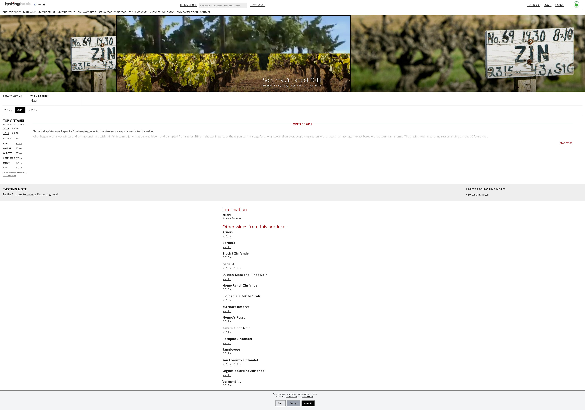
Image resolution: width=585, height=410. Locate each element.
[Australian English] (40, 4)
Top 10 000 (533, 5)
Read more (566, 143)
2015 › (227, 268)
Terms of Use (291, 396)
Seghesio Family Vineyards (278, 85)
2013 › (227, 236)
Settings (294, 403)
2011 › (20, 110)
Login (547, 5)
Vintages (155, 12)
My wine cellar (46, 12)
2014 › (8, 110)
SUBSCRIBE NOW (12, 12)
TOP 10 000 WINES (137, 12)
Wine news (168, 12)
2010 (6, 133)
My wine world (67, 12)
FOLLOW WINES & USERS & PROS (95, 12)
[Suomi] (44, 4)
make (30, 194)
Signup (559, 5)
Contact (205, 12)
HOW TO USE (257, 5)
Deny (280, 403)
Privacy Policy (307, 396)
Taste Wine (29, 12)
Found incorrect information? (15, 174)
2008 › (237, 364)
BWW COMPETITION (187, 12)
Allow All (308, 403)
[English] (35, 4)
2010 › (33, 110)
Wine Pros (120, 12)
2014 (6, 128)
